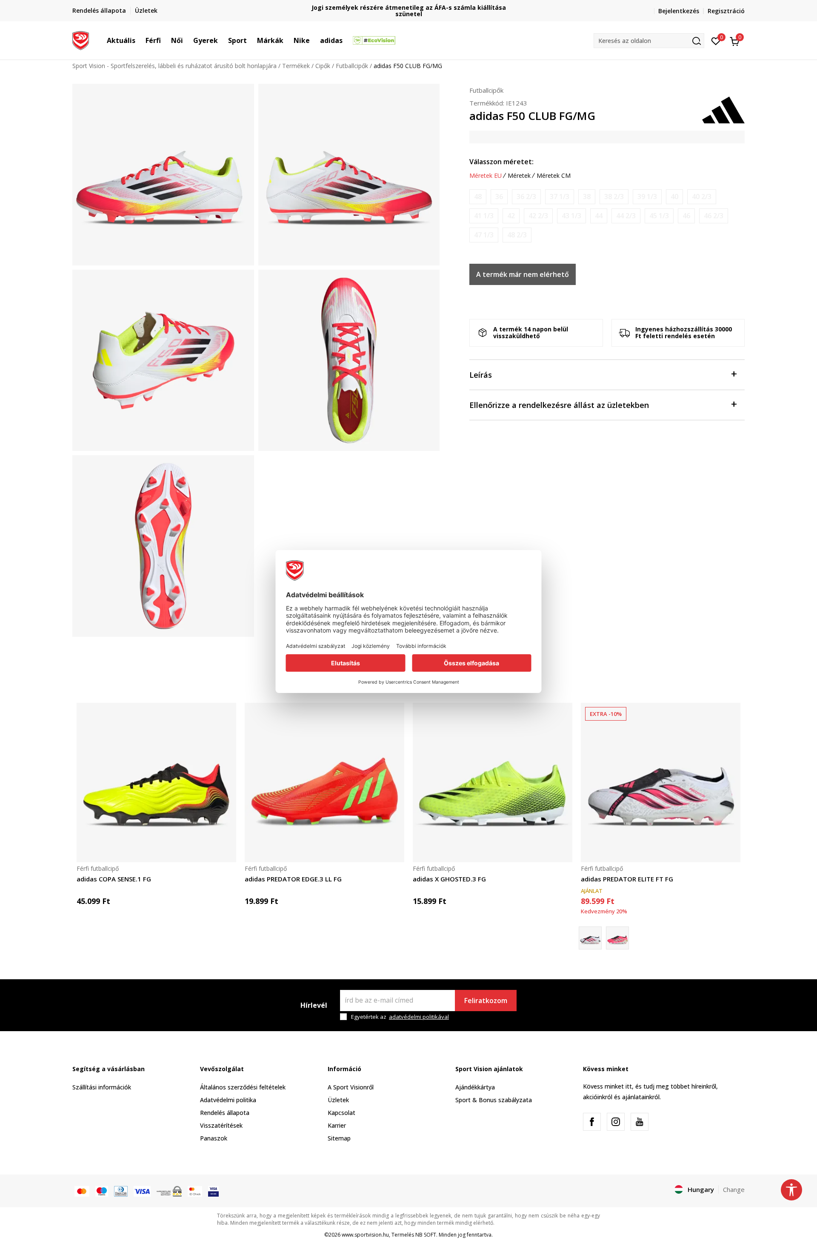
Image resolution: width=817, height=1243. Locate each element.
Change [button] (734, 1189)
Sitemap (339, 1138)
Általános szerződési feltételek (243, 1087)
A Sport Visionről (351, 1087)
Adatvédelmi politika (228, 1100)
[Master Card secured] (195, 1190)
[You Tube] (639, 1121)
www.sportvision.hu (365, 1234)
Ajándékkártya (475, 1087)
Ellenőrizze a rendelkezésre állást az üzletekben (559, 405)
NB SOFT (425, 1234)
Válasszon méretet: (501, 161)
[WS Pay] (169, 1190)
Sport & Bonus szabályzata (493, 1100)
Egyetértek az (400, 1017)
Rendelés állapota (224, 1113)
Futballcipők (352, 66)
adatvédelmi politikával (419, 1017)
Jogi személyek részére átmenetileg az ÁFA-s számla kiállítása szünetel (408, 10)
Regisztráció (726, 11)
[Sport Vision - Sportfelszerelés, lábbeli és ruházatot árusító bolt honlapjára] (80, 39)
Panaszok (213, 1138)
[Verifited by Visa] (213, 1190)
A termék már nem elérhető (522, 274)
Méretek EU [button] (485, 175)
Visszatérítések (221, 1125)
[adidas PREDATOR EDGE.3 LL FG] (324, 782)
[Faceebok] (591, 1121)
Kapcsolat (341, 1113)
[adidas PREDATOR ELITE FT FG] (660, 782)
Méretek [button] (519, 175)
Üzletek (338, 1100)
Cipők (322, 66)
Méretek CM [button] (554, 175)
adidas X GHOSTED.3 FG (449, 879)
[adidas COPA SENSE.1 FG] (156, 782)
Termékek (296, 66)
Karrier (337, 1125)
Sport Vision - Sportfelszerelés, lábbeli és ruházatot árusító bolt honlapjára (174, 66)
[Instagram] (615, 1121)
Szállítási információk (101, 1087)
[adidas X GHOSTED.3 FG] (492, 782)
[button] (139, 40)
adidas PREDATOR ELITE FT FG (627, 879)
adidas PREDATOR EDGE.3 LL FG (293, 879)
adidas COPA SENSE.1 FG (114, 879)
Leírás (480, 375)
